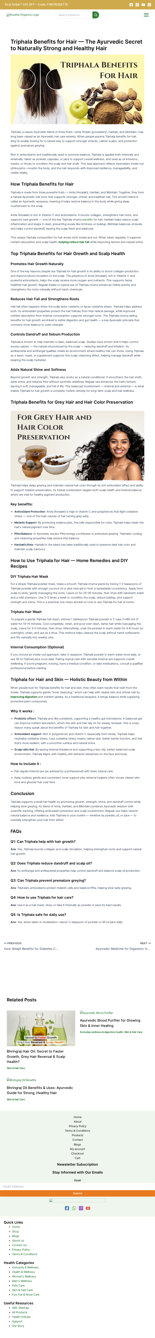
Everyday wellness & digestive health (101, 1032)
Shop (15, 1231)
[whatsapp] (149, 5)
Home (77, 1117)
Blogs (77, 1144)
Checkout (77, 1153)
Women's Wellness (24, 1276)
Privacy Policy (77, 1126)
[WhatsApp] (74, 1208)
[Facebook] (131, 5)
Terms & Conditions (77, 1130)
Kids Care (18, 1285)
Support (17, 1321)
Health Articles (21, 1317)
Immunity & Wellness (25, 1267)
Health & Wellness (23, 1272)
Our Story (18, 1326)
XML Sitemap (20, 1307)
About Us (18, 1240)
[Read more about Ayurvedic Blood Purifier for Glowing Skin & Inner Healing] (96, 1012)
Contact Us (19, 1245)
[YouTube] (143, 5)
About (77, 1121)
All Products (19, 1312)
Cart (77, 1158)
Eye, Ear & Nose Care (25, 1294)
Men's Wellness (22, 1281)
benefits (87, 219)
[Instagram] (137, 5)
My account (77, 1149)
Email (77, 1180)
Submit (77, 1193)
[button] (38, 4)
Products (77, 1135)
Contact (77, 1139)
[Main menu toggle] (146, 15)
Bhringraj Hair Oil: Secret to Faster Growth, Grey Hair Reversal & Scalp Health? (36, 1056)
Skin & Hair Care (16, 1068)
